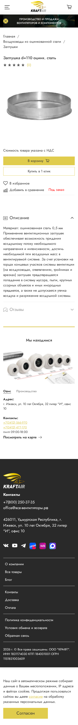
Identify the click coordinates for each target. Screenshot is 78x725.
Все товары (13, 571)
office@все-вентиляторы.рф (25, 508)
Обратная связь (17, 635)
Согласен (25, 713)
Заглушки (10, 46)
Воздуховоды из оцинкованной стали (32, 41)
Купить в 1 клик (39, 171)
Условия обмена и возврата (26, 627)
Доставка (12, 599)
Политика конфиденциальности (29, 619)
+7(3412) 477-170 (15, 427)
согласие (36, 696)
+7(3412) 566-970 (15, 422)
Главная (9, 36)
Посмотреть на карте (20, 437)
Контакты (11, 591)
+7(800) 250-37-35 (19, 502)
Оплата (10, 607)
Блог (8, 579)
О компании (14, 564)
